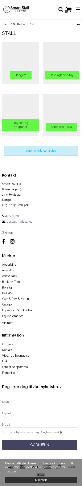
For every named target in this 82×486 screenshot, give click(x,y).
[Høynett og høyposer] (20, 115)
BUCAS (7, 293)
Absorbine (9, 264)
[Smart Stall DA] (20, 9)
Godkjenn (39, 445)
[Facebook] (3, 241)
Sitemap (7, 232)
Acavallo (8, 270)
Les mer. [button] (11, 471)
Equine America (12, 316)
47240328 (11, 216)
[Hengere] (20, 63)
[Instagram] (12, 241)
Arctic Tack (9, 276)
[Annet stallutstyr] (61, 115)
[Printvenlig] (78, 24)
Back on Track (11, 281)
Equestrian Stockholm (17, 310)
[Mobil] (39, 424)
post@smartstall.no (20, 221)
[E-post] (39, 413)
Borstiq (7, 287)
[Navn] (39, 401)
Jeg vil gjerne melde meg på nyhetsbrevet (37, 431)
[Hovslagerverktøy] (61, 63)
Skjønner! (41, 479)
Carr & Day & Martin (15, 298)
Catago (7, 304)
